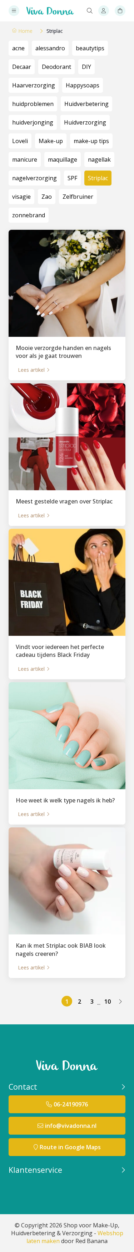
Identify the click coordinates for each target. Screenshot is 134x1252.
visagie (21, 197)
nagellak (99, 159)
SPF (72, 178)
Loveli (20, 141)
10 (107, 1001)
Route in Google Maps (70, 1147)
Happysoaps (82, 85)
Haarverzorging (33, 85)
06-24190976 (71, 1104)
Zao (46, 197)
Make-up (51, 141)
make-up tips (91, 141)
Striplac (98, 178)
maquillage (62, 159)
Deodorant (56, 67)
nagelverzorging (34, 178)
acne (18, 48)
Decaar (21, 67)
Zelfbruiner (78, 197)
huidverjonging (32, 122)
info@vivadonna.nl (70, 1126)
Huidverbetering (86, 104)
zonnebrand (28, 215)
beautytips (90, 48)
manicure (24, 159)
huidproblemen (33, 104)
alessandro (50, 48)
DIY (86, 67)
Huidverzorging (85, 122)
